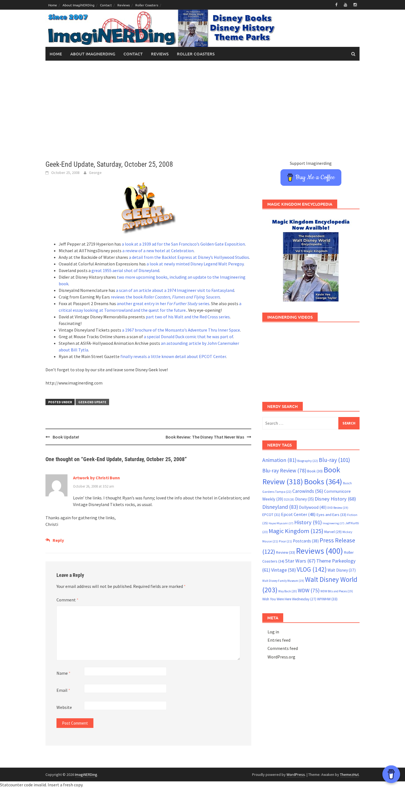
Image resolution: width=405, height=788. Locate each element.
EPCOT (271, 514)
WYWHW (327, 598)
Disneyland (280, 506)
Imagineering (333, 523)
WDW (309, 590)
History (308, 522)
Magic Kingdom (296, 531)
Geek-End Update (92, 402)
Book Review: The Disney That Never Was (205, 437)
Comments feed (283, 648)
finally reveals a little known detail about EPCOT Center (173, 356)
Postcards (306, 541)
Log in (273, 631)
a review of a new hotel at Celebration (158, 250)
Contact (106, 5)
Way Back (287, 591)
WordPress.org (281, 657)
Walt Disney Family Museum (283, 581)
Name (63, 673)
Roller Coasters (146, 5)
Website (64, 707)
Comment (67, 600)
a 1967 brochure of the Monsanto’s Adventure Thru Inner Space (181, 330)
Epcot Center (298, 514)
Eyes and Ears (331, 514)
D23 (289, 499)
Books (323, 481)
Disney (304, 499)
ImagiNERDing (86, 774)
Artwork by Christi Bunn (96, 477)
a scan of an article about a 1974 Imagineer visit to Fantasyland (175, 290)
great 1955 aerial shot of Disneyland (125, 270)
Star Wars (300, 561)
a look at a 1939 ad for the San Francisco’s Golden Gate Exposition (183, 244)
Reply (58, 540)
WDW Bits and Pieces (336, 591)
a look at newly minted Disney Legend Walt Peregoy (195, 264)
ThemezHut (349, 774)
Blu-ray (334, 460)
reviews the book (165, 297)
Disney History (335, 499)
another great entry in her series (163, 303)
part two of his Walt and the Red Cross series (188, 316)
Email (63, 690)
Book (315, 471)
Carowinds (307, 491)
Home (52, 5)
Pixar (285, 541)
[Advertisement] (202, 110)
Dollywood (312, 507)
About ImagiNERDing (78, 5)
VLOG (312, 569)
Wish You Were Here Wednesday (289, 599)
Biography (307, 461)
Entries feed (279, 640)
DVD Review (337, 508)
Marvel (333, 531)
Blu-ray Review (284, 470)
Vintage (283, 570)
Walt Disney (342, 570)
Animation (279, 460)
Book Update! (66, 437)
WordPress (296, 774)
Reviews (123, 5)
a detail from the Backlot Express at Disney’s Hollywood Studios (189, 257)
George (95, 172)
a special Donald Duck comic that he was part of (188, 336)
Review (285, 552)
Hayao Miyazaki (281, 523)
